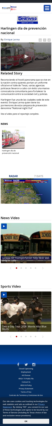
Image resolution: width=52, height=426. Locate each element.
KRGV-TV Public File (26, 378)
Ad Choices (26, 375)
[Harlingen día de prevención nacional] (13, 139)
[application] (26, 56)
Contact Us (26, 382)
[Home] (18, 8)
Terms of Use (26, 392)
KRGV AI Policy (26, 385)
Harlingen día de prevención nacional (10, 151)
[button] (26, 56)
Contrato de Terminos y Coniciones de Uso (26, 395)
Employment (26, 372)
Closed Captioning (26, 368)
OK (26, 421)
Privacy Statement (26, 388)
